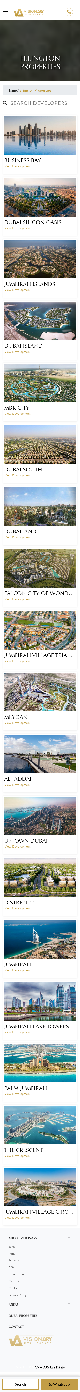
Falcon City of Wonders (40, 593)
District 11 (20, 902)
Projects (14, 1260)
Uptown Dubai (26, 841)
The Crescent (23, 1150)
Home (12, 90)
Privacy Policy (18, 1295)
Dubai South (23, 469)
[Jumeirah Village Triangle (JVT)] (40, 630)
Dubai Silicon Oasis (33, 222)
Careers (14, 1281)
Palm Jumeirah (25, 1088)
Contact (14, 1288)
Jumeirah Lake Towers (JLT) (40, 1026)
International (17, 1274)
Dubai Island (23, 346)
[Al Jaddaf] (40, 754)
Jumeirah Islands (29, 284)
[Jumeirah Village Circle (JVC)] (40, 1187)
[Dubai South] (40, 444)
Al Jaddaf (18, 779)
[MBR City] (40, 383)
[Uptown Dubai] (40, 816)
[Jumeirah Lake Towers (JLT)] (40, 1001)
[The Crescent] (40, 1125)
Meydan (15, 717)
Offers (13, 1267)
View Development (17, 166)
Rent (12, 1253)
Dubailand (20, 531)
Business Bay (22, 160)
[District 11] (40, 877)
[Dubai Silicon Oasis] (40, 197)
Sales (12, 1246)
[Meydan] (40, 692)
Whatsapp (61, 1384)
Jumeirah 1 (20, 964)
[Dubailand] (40, 506)
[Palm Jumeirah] (40, 1063)
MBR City (17, 408)
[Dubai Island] (40, 321)
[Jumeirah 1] (40, 939)
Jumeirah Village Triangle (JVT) (40, 655)
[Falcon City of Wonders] (40, 568)
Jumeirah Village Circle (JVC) (40, 1211)
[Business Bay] (40, 135)
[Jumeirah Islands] (40, 259)
